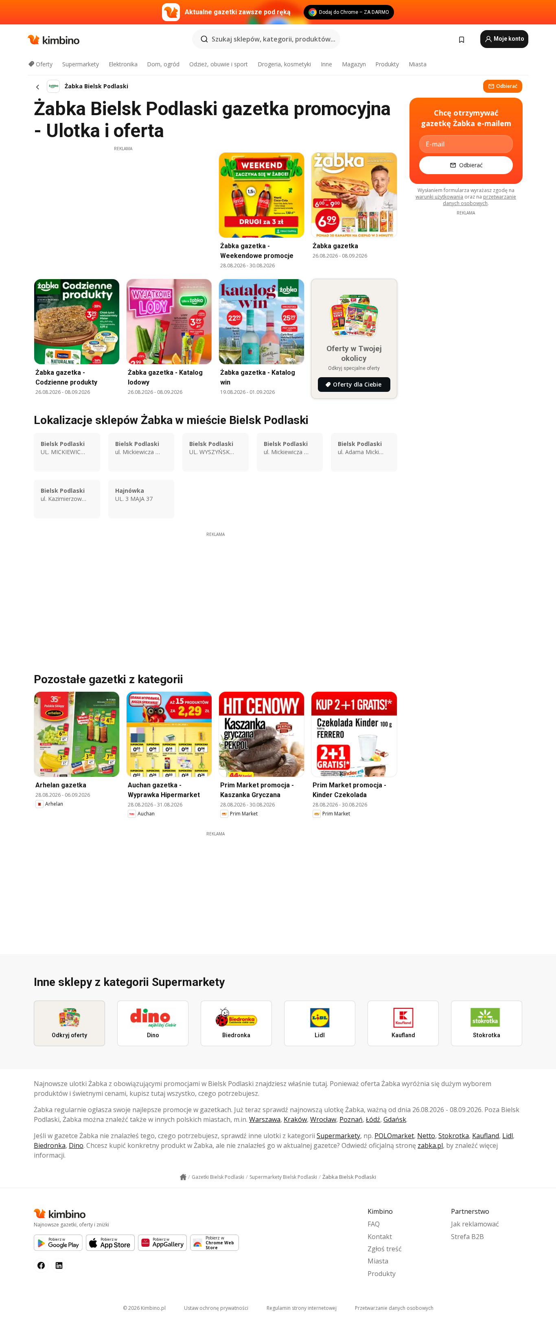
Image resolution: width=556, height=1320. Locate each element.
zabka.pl (430, 1145)
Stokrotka (453, 1135)
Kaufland (485, 1135)
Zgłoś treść (385, 1248)
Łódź (373, 1119)
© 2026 (144, 1308)
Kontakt (380, 1236)
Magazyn (354, 64)
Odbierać (506, 86)
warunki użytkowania (439, 196)
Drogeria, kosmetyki (284, 64)
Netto (426, 1135)
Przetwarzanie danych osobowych (394, 1308)
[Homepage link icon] (183, 1177)
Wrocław (323, 1119)
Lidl (507, 1135)
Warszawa (264, 1119)
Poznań (351, 1119)
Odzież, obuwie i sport (218, 64)
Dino (76, 1145)
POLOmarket (394, 1135)
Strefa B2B (467, 1236)
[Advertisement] (123, 209)
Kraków (295, 1119)
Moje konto (508, 38)
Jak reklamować (475, 1223)
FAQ (374, 1223)
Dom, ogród (163, 64)
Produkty (387, 64)
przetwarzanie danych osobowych (479, 200)
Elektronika (123, 64)
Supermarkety (80, 64)
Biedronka (50, 1145)
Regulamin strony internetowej (302, 1308)
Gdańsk (394, 1119)
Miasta (418, 64)
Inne (326, 64)
